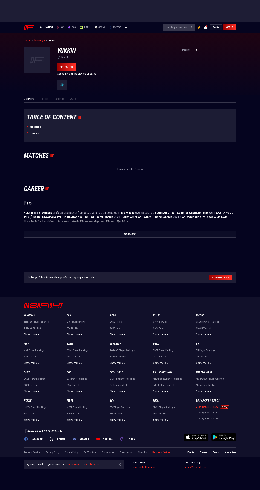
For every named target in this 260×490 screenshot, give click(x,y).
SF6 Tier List (73, 328)
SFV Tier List (116, 413)
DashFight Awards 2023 (207, 413)
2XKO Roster (116, 322)
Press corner (126, 452)
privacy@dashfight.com (195, 467)
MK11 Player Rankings (164, 407)
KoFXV (27, 400)
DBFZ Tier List (160, 356)
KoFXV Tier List (31, 413)
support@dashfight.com (144, 467)
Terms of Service (32, 452)
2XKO (87, 27)
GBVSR (117, 27)
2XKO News (115, 328)
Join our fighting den (44, 431)
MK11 (156, 400)
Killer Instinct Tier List (163, 385)
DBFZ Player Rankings (164, 350)
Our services (108, 452)
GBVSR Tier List (203, 328)
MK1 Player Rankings (34, 350)
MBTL (70, 400)
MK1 (26, 343)
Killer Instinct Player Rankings (167, 379)
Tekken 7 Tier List (118, 356)
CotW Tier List (160, 322)
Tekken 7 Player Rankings (122, 350)
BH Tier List (201, 356)
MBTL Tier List (74, 413)
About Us (142, 452)
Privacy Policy (52, 452)
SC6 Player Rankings (77, 379)
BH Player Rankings (205, 350)
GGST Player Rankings (34, 379)
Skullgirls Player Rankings (122, 379)
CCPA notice (90, 452)
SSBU (70, 343)
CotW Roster (159, 328)
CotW (101, 27)
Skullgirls (116, 372)
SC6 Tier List (73, 385)
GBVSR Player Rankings (207, 322)
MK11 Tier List (160, 413)
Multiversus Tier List (206, 385)
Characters (230, 452)
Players (203, 452)
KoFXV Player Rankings (35, 407)
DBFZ (156, 343)
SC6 (69, 372)
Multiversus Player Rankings (210, 379)
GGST (27, 372)
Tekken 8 (29, 315)
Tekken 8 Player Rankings (36, 322)
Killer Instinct (162, 372)
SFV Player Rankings (120, 407)
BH (197, 343)
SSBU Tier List (73, 356)
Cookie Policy (71, 452)
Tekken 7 (115, 343)
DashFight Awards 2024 (207, 407)
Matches (35, 127)
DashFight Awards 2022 (207, 418)
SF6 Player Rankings (77, 322)
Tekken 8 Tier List (32, 328)
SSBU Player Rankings (77, 350)
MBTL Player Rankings (78, 407)
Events (190, 452)
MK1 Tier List (30, 356)
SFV (112, 400)
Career (34, 133)
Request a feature (161, 452)
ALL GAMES (46, 27)
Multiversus (204, 372)
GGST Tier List (30, 385)
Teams (216, 452)
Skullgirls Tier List (118, 385)
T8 (62, 27)
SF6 (74, 27)
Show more (30, 334)
